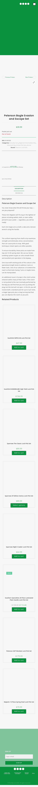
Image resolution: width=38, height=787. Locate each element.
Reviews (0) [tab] (19, 193)
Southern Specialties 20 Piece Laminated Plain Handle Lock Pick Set (19, 599)
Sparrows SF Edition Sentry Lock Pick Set (19, 496)
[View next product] (34, 77)
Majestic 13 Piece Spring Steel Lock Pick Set (19, 702)
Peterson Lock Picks (21, 147)
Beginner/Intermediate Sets (27, 143)
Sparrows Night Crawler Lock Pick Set (19, 547)
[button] (4, 4)
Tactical (29, 145)
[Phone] (28, 4)
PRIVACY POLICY (27, 773)
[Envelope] (26, 4)
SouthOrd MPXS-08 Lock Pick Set (19, 338)
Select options (19, 505)
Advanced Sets (11, 145)
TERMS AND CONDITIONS (7, 773)
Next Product (29, 77)
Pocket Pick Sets (21, 145)
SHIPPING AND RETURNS (17, 773)
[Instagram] (23, 4)
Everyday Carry (14, 143)
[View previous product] (3, 77)
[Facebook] (21, 4)
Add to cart (19, 347)
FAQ (33, 773)
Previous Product (10, 77)
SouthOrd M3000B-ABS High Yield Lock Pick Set (19, 390)
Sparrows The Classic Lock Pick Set (19, 443)
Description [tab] (19, 188)
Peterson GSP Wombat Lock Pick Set (19, 651)
